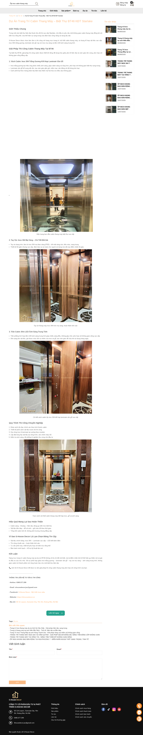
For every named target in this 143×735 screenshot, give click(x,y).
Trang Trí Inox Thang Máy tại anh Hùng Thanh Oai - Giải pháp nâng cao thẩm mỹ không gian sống (45, 632)
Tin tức (53, 714)
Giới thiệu (54, 708)
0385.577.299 (19, 718)
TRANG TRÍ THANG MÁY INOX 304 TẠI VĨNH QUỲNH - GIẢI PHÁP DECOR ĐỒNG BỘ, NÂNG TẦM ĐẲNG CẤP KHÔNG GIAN (55, 635)
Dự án (16, 621)
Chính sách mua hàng (83, 708)
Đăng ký (123, 5)
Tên (10, 649)
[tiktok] (109, 709)
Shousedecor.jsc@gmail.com (24, 723)
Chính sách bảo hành (82, 714)
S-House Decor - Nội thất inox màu (32, 592)
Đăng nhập (124, 3)
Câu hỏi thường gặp (58, 720)
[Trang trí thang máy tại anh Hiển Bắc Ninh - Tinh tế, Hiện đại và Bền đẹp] (111, 40)
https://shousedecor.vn (26, 597)
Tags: (11, 621)
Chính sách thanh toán (83, 711)
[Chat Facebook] (139, 712)
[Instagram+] (114, 709)
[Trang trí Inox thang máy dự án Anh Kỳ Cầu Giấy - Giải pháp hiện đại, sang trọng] (111, 29)
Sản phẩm (54, 711)
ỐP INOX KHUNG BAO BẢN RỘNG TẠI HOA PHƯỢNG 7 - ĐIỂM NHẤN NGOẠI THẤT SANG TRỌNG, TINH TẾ (49, 639)
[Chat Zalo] (139, 719)
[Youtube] (119, 709)
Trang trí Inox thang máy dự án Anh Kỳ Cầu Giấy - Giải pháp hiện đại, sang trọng (38, 628)
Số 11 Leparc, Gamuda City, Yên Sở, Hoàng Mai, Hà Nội (37, 602)
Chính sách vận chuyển (83, 717)
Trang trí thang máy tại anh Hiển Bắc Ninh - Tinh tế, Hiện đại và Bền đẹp (35, 630)
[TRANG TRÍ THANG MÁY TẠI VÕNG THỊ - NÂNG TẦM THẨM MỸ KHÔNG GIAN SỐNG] (111, 75)
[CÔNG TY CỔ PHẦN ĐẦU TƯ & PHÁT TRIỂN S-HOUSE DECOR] (71, 4)
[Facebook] (103, 709)
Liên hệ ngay (54, 613)
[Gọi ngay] (139, 706)
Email (59, 649)
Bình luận (13, 657)
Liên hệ (53, 717)
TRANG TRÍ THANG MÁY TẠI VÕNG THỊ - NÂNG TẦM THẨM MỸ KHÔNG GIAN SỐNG (41, 637)
